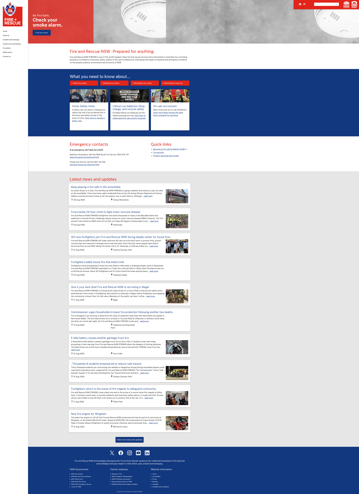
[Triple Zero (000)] (354, 4)
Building (111, 83)
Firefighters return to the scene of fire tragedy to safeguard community (113, 388)
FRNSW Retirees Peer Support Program (125, 484)
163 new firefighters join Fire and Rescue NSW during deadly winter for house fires (120, 236)
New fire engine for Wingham (88, 413)
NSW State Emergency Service (81, 484)
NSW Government (77, 474)
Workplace (143, 83)
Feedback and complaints (160, 487)
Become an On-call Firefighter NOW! (169, 149)
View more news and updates (129, 440)
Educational (173, 83)
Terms (154, 474)
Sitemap (155, 481)
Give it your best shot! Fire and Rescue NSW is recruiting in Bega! (110, 287)
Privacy (154, 479)
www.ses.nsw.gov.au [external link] (84, 165)
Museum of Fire (117, 474)
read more (148, 196)
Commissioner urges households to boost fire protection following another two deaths (122, 312)
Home (5, 31)
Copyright (155, 484)
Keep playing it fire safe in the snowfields (95, 186)
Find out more (42, 33)
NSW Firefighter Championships (122, 476)
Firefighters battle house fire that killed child (97, 262)
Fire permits (158, 152)
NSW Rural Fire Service (78, 481)
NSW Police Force (77, 479)
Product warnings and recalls (166, 156)
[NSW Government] (346, 4)
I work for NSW (76, 487)
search (336, 4)
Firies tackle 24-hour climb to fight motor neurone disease (105, 211)
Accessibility (156, 476)
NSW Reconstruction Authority (81, 476)
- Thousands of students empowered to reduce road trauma (106, 363)
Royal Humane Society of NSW (122, 481)
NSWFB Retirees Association (121, 479)
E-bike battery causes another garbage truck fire (100, 337)
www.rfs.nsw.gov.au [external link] (84, 157)
